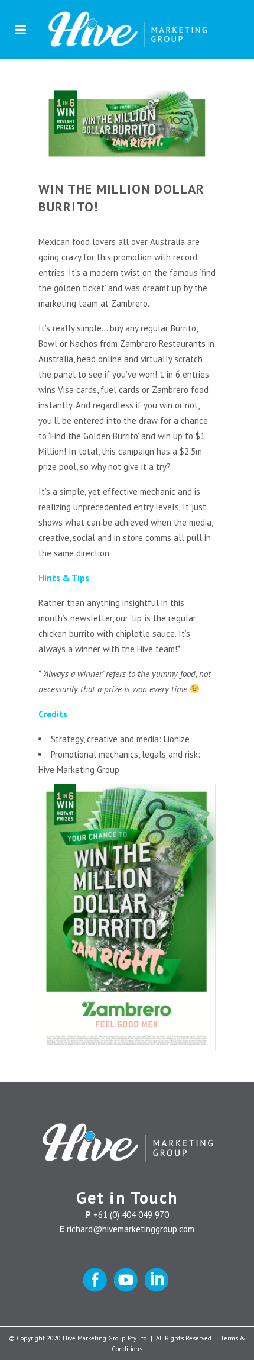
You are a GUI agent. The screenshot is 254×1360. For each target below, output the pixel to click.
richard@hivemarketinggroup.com (130, 1229)
